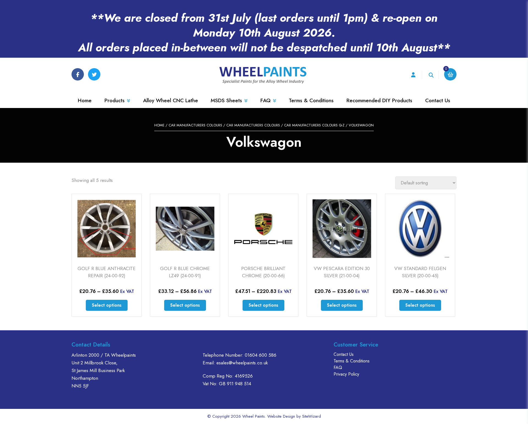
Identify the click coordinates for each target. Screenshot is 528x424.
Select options (107, 305)
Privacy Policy (346, 374)
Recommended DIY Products (379, 100)
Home (85, 100)
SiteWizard (311, 416)
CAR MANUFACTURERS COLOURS (195, 125)
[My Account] (413, 75)
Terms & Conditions (311, 100)
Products (115, 100)
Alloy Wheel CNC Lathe (170, 100)
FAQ (265, 100)
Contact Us (437, 100)
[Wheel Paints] (264, 75)
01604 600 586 (260, 355)
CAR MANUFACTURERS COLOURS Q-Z (314, 125)
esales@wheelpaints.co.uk (242, 362)
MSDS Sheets (226, 100)
